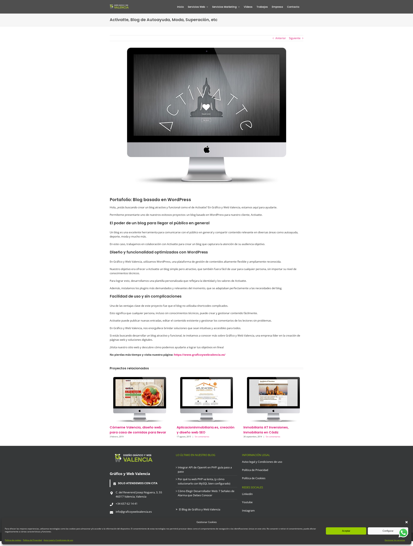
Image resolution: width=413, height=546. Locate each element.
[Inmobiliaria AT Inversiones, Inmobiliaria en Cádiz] (273, 379)
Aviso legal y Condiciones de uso (262, 462)
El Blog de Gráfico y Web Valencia (199, 509)
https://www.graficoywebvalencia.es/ (199, 354)
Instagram (248, 510)
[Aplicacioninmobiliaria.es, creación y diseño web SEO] (207, 379)
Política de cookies (13, 540)
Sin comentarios (202, 436)
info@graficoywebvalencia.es (134, 511)
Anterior (280, 38)
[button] (406, 522)
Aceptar (346, 530)
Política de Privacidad (32, 540)
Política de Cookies (253, 478)
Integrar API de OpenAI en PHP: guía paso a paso (205, 469)
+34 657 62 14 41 (127, 503)
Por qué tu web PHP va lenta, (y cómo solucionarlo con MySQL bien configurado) (204, 481)
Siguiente (295, 38)
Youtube (247, 502)
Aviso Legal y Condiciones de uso (58, 540)
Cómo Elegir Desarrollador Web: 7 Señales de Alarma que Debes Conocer (206, 493)
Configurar (388, 530)
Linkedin (247, 494)
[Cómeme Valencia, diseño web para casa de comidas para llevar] (140, 379)
